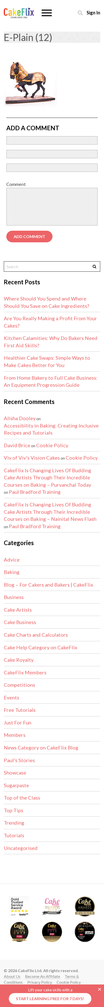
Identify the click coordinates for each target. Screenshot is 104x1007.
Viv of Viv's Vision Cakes (32, 458)
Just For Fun (17, 722)
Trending (14, 823)
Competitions (19, 685)
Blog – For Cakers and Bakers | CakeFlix (48, 585)
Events (11, 697)
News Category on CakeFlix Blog (41, 747)
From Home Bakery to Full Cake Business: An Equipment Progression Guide (50, 381)
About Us (12, 976)
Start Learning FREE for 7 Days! (50, 998)
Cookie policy (69, 982)
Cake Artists (18, 610)
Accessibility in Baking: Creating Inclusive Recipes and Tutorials (51, 429)
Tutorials (14, 835)
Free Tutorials (20, 710)
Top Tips (13, 810)
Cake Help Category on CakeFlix (40, 647)
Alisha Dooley (20, 418)
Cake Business (20, 622)
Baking (11, 572)
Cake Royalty (19, 660)
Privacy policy (39, 982)
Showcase (15, 772)
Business (14, 597)
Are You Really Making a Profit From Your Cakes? (50, 322)
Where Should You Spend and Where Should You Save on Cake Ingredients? (46, 302)
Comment (16, 184)
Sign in (93, 12)
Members (14, 735)
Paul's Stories (19, 760)
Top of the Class (22, 798)
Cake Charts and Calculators (36, 635)
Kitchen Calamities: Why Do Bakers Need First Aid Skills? (50, 341)
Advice (12, 559)
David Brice (17, 445)
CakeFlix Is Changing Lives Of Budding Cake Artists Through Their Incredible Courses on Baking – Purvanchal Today (47, 477)
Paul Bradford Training (35, 492)
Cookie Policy (52, 445)
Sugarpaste (16, 785)
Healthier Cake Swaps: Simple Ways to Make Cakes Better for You (47, 361)
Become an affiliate (42, 976)
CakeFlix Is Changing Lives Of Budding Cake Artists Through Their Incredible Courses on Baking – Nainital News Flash (50, 511)
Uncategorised (21, 848)
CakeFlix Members (25, 672)
